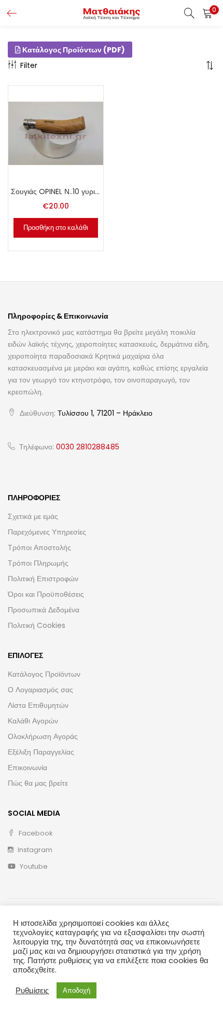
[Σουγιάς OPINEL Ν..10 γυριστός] (55, 133)
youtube (33, 866)
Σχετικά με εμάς (33, 516)
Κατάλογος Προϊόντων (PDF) (73, 50)
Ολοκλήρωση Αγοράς (43, 736)
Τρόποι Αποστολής (39, 547)
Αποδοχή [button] (76, 990)
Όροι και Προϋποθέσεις (46, 594)
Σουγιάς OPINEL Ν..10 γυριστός (56, 191)
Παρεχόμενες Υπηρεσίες (47, 532)
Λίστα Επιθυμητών (38, 705)
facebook (35, 833)
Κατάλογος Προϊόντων (44, 674)
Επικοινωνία (27, 767)
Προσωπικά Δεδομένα (43, 610)
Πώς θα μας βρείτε (38, 783)
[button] (207, 13)
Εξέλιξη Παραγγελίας (41, 752)
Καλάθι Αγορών (33, 721)
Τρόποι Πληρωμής (38, 563)
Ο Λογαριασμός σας (40, 689)
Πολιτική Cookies (36, 625)
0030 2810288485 (87, 447)
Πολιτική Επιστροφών (43, 578)
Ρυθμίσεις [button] (32, 990)
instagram (34, 850)
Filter (28, 65)
